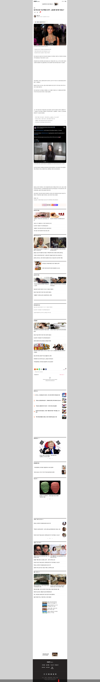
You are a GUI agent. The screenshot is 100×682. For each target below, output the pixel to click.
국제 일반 (43, 665)
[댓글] (40, 12)
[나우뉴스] (37, 1)
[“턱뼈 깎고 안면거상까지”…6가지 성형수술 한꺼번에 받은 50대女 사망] (64, 529)
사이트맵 (54, 677)
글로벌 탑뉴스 (36, 438)
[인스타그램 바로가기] (51, 674)
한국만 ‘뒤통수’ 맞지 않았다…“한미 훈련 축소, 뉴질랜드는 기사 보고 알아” (47, 117)
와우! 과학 (47, 667)
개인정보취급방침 (50, 677)
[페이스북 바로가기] (44, 674)
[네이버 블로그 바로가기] (56, 674)
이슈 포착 (35, 478)
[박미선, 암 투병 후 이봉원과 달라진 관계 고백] (64, 523)
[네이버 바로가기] (53, 674)
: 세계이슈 (36, 572)
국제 (34, 7)
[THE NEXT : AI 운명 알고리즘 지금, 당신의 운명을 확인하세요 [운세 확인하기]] (50, 205)
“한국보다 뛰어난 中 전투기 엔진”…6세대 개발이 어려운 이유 (45, 118)
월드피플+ (48, 665)
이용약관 (46, 677)
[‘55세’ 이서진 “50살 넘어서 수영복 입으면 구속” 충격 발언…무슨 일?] (64, 535)
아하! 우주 (43, 667)
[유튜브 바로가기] (49, 674)
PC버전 (57, 677)
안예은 (37, 15)
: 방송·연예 (37, 542)
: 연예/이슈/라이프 (38, 519)
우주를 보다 (56, 665)
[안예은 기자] (35, 16)
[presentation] (48, 458)
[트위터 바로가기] (46, 674)
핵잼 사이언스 (52, 668)
